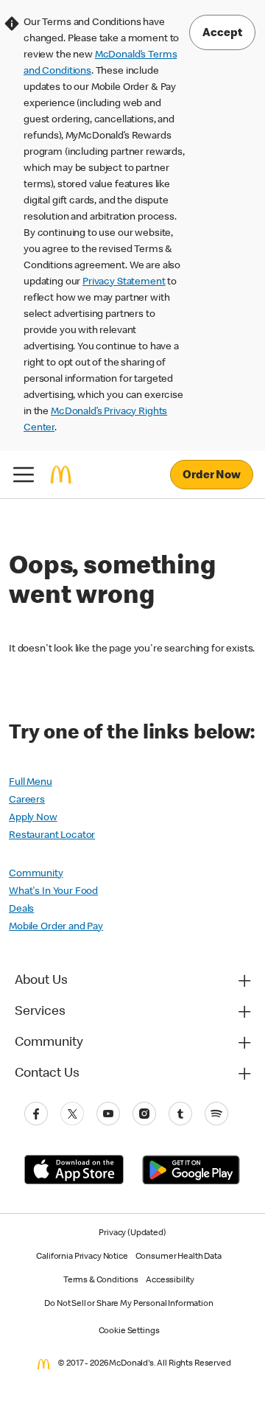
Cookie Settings (129, 1331)
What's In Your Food (53, 892)
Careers (27, 800)
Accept (222, 34)
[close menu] (23, 474)
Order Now (212, 476)
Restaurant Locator (52, 836)
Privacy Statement (123, 282)
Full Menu (30, 783)
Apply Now (33, 818)
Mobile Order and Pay (56, 927)
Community (36, 874)
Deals (21, 909)
